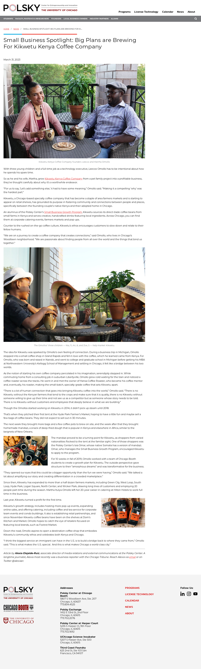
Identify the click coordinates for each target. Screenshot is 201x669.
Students (8, 19)
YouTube (195, 594)
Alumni (114, 19)
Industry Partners (99, 19)
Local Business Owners (75, 19)
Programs (125, 11)
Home (6, 29)
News (180, 11)
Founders (56, 19)
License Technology (146, 11)
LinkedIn (182, 594)
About (191, 11)
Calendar (167, 11)
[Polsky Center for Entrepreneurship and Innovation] (40, 8)
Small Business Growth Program (63, 212)
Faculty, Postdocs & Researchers (32, 19)
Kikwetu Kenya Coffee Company (64, 178)
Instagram (189, 594)
